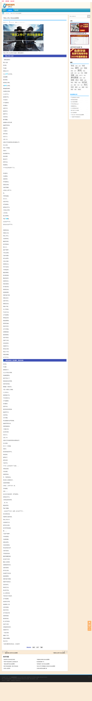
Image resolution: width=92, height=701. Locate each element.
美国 (85, 80)
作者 (83, 66)
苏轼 (71, 84)
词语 (81, 84)
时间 (77, 75)
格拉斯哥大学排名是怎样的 (9, 659)
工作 (75, 73)
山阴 (72, 73)
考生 (72, 82)
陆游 (72, 89)
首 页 (3, 1)
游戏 (72, 80)
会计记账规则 (74, 112)
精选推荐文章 (29, 677)
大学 (81, 68)
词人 (78, 85)
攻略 (72, 75)
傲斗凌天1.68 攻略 (75, 110)
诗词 (72, 87)
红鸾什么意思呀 (7, 668)
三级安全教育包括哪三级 (42, 668)
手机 (82, 73)
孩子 (75, 70)
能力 (79, 82)
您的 (78, 73)
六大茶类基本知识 (75, 108)
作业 (79, 65)
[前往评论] (89, 625)
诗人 (85, 84)
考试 (76, 82)
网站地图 (34, 677)
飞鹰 (6, 219)
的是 (81, 80)
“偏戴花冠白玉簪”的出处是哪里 (11, 652)
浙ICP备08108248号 (43, 677)
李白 (85, 75)
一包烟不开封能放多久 (75, 116)
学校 (85, 68)
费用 (76, 87)
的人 (77, 80)
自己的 (84, 82)
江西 (84, 77)
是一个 (81, 75)
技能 (86, 73)
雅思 (75, 89)
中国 (76, 65)
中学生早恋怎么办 (75, 104)
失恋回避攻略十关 (40, 661)
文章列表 (7, 1)
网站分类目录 (23, 677)
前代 (5, 85)
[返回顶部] (89, 629)
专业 (72, 65)
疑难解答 (37, 677)
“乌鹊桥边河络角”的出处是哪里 (43, 659)
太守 (6, 74)
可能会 (72, 68)
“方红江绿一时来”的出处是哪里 (77, 114)
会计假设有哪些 (74, 101)
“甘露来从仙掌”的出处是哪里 (59, 652)
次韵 (81, 77)
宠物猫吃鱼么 (74, 106)
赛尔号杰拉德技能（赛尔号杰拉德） (11, 666)
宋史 (84, 70)
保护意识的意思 (74, 99)
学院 (72, 70)
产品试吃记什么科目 (75, 97)
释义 (87, 87)
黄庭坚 (79, 89)
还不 (79, 87)
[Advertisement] (40, 691)
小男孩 (89, 676)
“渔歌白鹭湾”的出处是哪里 (9, 664)
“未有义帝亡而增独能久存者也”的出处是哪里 (46, 666)
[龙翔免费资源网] (9, 2)
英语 (75, 85)
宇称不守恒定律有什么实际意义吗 (11, 661)
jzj (7, 22)
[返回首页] (89, 622)
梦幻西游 (74, 77)
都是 (83, 87)
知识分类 (12, 1)
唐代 (77, 68)
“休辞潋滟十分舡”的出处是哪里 (43, 664)
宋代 (80, 70)
